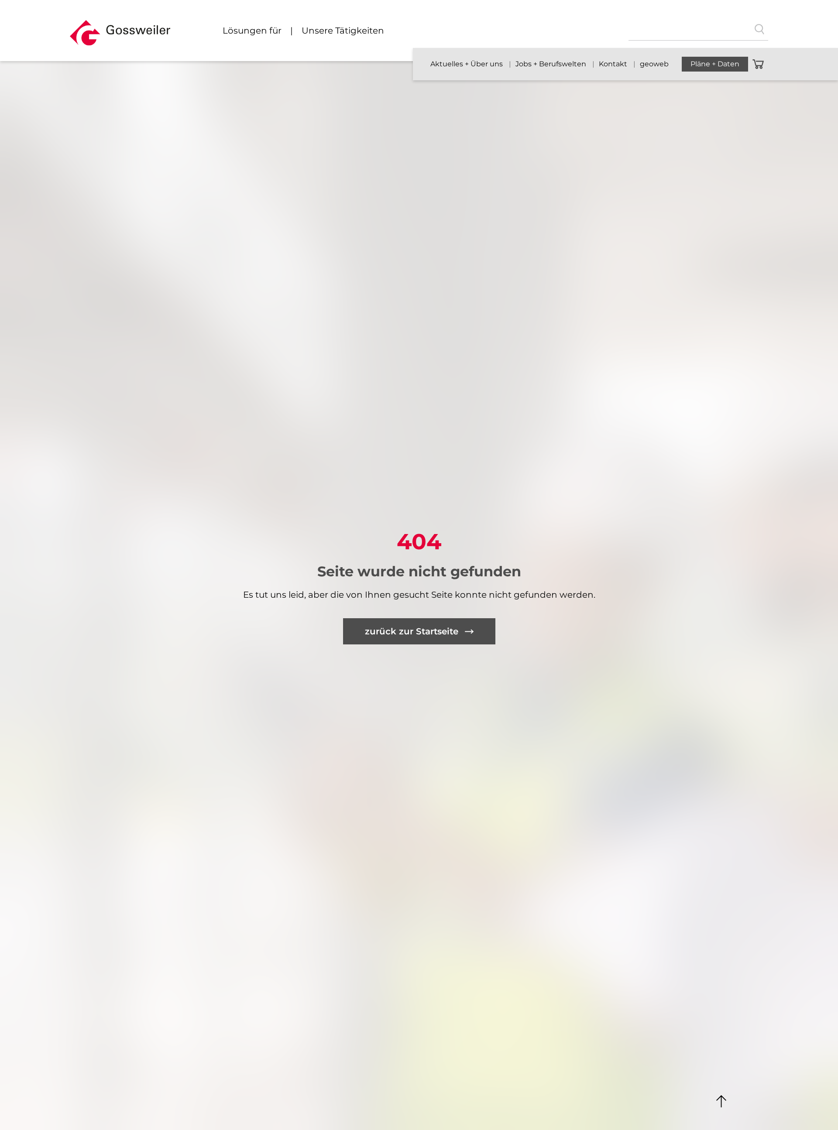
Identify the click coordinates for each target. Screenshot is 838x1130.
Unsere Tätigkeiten (343, 30)
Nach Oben (721, 1101)
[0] (758, 64)
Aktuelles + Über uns (467, 64)
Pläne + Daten (714, 64)
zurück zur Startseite (411, 631)
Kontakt (614, 64)
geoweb (654, 64)
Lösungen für (252, 30)
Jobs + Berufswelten (551, 64)
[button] (120, 36)
